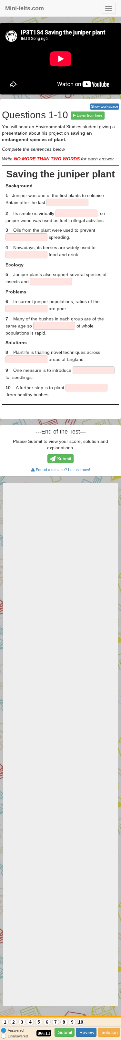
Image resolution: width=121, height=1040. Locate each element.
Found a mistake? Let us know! (62, 470)
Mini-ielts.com (24, 8)
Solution (109, 1032)
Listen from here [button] (89, 115)
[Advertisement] (60, 744)
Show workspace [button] (104, 106)
